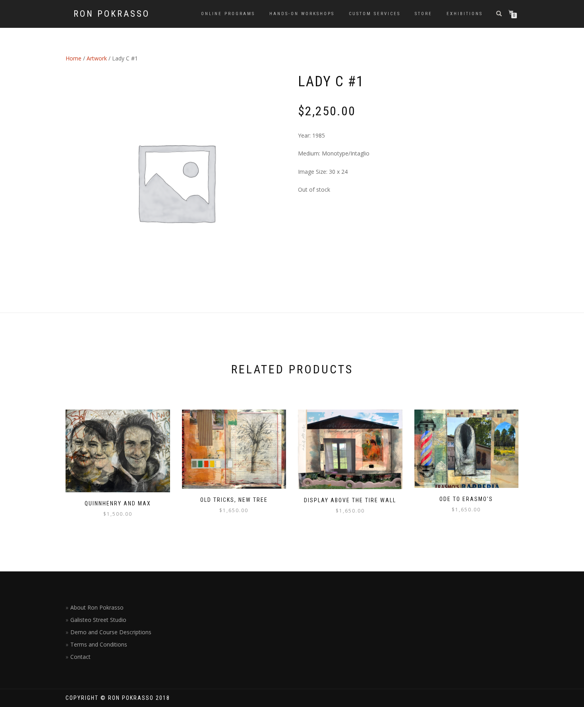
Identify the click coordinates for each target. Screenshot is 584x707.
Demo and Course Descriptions (110, 632)
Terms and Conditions (98, 644)
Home (73, 58)
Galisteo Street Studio (98, 619)
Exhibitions (465, 13)
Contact (80, 656)
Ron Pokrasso (111, 14)
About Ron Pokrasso (97, 607)
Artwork (97, 58)
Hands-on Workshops (302, 13)
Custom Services (374, 13)
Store (423, 13)
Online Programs (228, 13)
